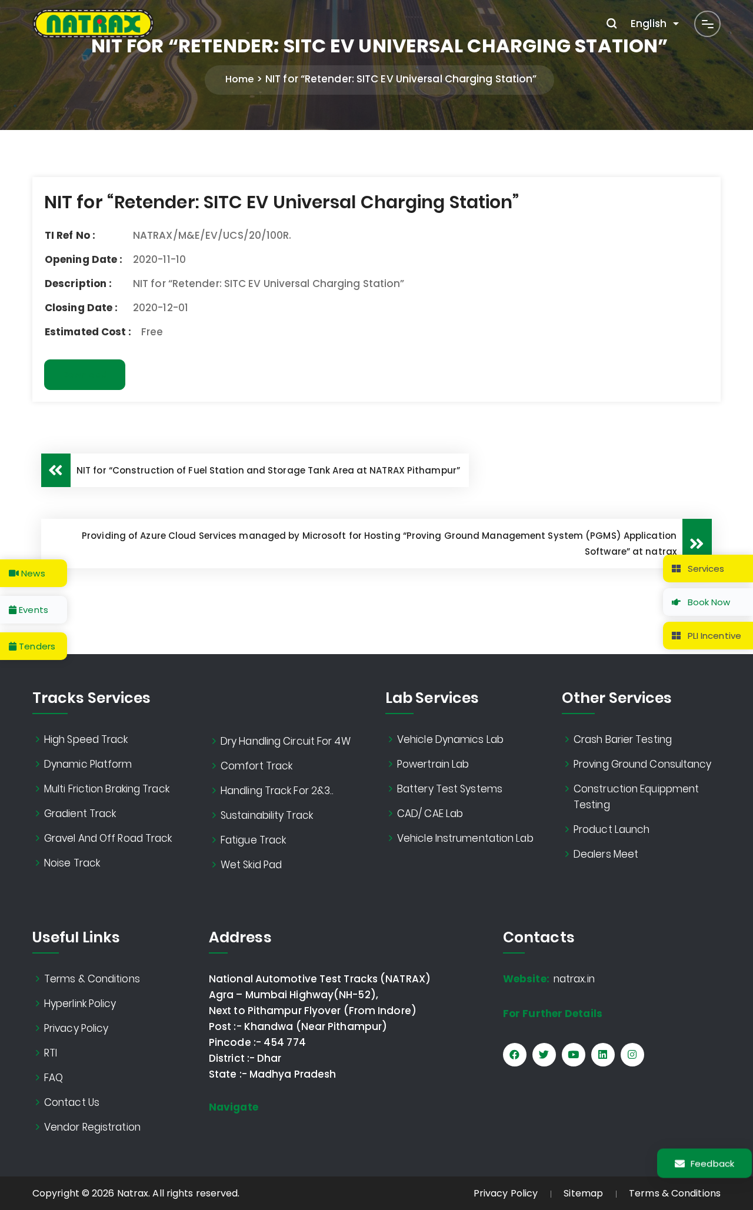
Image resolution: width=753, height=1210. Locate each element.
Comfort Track (256, 766)
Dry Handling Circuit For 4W (286, 741)
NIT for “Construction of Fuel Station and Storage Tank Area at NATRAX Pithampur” (268, 470)
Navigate (233, 1107)
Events (32, 610)
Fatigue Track (253, 840)
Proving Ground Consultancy (643, 764)
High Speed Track (86, 739)
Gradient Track (80, 813)
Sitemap (583, 1193)
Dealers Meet (606, 854)
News (32, 573)
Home (239, 79)
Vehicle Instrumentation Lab (465, 838)
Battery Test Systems (449, 789)
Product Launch (611, 829)
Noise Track (72, 863)
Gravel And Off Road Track (108, 838)
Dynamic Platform (88, 764)
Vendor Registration (92, 1127)
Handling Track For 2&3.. (277, 791)
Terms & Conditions (92, 979)
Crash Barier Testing (623, 739)
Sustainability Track (267, 815)
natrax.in (549, 979)
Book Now (708, 602)
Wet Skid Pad (251, 865)
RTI (50, 1053)
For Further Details (552, 1013)
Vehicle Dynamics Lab (450, 739)
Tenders (35, 646)
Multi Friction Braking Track (106, 789)
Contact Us (71, 1102)
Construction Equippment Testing (636, 797)
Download (84, 375)
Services (705, 568)
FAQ (53, 1078)
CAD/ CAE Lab (430, 813)
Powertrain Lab (433, 764)
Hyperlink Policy (80, 1003)
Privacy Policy (76, 1028)
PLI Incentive (713, 635)
